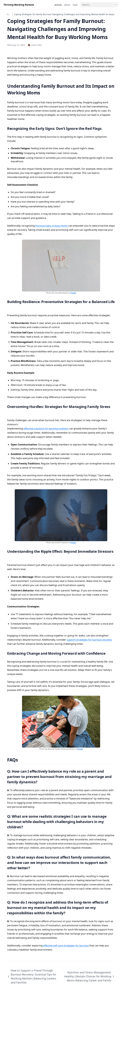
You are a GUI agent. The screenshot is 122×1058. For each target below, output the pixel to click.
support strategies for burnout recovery (89, 639)
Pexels (73, 292)
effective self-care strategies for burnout (66, 945)
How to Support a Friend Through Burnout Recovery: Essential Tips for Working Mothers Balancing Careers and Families (33, 976)
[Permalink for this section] (44, 93)
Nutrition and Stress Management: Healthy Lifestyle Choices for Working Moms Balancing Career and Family (87, 976)
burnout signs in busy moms (51, 225)
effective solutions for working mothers (46, 428)
